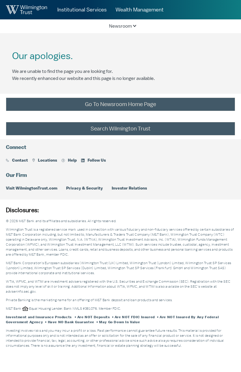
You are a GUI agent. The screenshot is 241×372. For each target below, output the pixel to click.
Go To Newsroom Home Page (120, 104)
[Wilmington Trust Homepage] (26, 9)
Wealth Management (140, 9)
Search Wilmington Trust (120, 129)
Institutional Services (82, 9)
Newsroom (120, 26)
